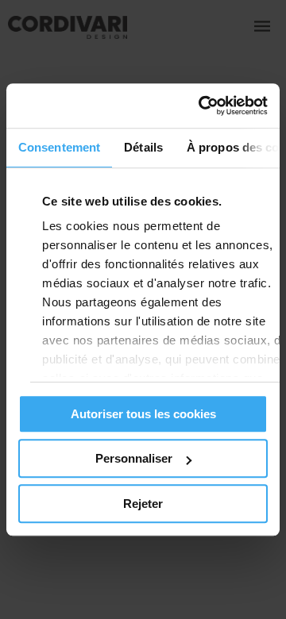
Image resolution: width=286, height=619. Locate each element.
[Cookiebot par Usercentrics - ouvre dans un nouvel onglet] (202, 105)
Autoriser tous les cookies (143, 414)
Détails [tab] (143, 147)
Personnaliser (133, 458)
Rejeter (143, 503)
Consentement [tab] (59, 147)
